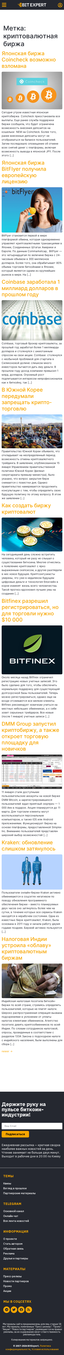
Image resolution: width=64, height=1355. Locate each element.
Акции (7, 1291)
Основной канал (13, 1211)
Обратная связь (13, 1248)
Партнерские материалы (19, 1193)
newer (7, 1051)
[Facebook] (21, 1309)
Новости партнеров (16, 1281)
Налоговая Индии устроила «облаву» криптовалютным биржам (26, 948)
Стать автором (12, 1243)
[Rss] (28, 1309)
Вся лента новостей (16, 1221)
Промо (7, 1286)
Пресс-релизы (12, 1276)
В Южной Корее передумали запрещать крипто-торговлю (27, 399)
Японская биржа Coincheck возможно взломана (29, 59)
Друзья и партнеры (15, 1258)
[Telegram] (6, 1309)
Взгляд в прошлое (15, 1188)
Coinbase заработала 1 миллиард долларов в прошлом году (31, 288)
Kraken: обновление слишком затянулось (28, 845)
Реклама (8, 1253)
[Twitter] (14, 1309)
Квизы (7, 1183)
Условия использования (45, 1349)
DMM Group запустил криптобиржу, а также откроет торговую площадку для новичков (30, 736)
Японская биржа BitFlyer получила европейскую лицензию (24, 172)
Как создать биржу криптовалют (26, 508)
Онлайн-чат (10, 1216)
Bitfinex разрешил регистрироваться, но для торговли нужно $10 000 (30, 610)
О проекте (10, 1238)
